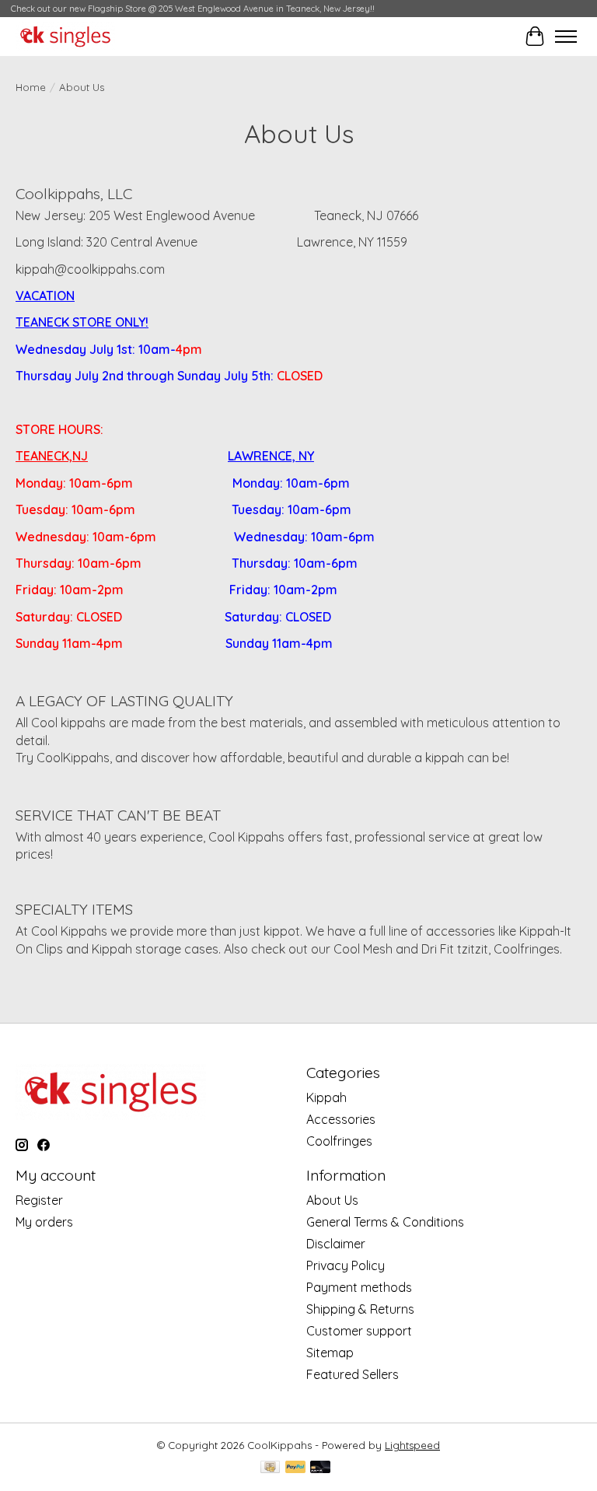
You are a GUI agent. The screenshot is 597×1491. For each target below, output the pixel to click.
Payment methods (359, 1287)
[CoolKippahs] (65, 36)
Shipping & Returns (360, 1309)
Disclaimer (335, 1243)
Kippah (326, 1097)
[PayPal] (295, 1468)
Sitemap (330, 1352)
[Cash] (270, 1468)
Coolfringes (339, 1141)
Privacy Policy (345, 1265)
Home (31, 87)
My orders (44, 1222)
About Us (332, 1200)
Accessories (340, 1119)
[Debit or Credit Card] (320, 1468)
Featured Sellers (352, 1374)
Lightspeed (412, 1445)
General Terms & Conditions (385, 1222)
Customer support (359, 1331)
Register (39, 1200)
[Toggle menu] (565, 36)
